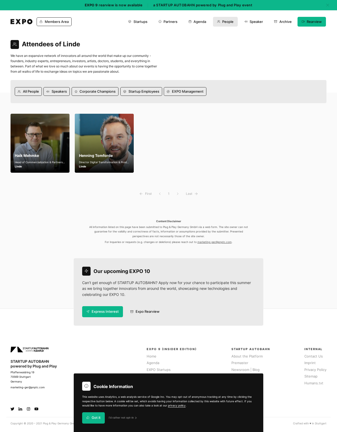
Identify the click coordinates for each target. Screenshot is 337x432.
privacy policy (177, 405)
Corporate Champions (98, 91)
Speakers (59, 91)
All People (31, 91)
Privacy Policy (315, 370)
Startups (140, 22)
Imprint (310, 363)
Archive (285, 22)
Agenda (200, 22)
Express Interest (105, 312)
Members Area (57, 22)
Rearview (314, 22)
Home (151, 356)
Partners (170, 22)
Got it (96, 418)
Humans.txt (313, 383)
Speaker (256, 22)
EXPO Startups (159, 370)
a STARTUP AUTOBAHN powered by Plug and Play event (202, 5)
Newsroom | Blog (245, 370)
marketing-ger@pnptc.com (214, 242)
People (228, 22)
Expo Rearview (148, 312)
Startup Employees (143, 91)
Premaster (239, 363)
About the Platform (247, 356)
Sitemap (311, 376)
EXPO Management (188, 91)
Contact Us (313, 356)
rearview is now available (113, 5)
